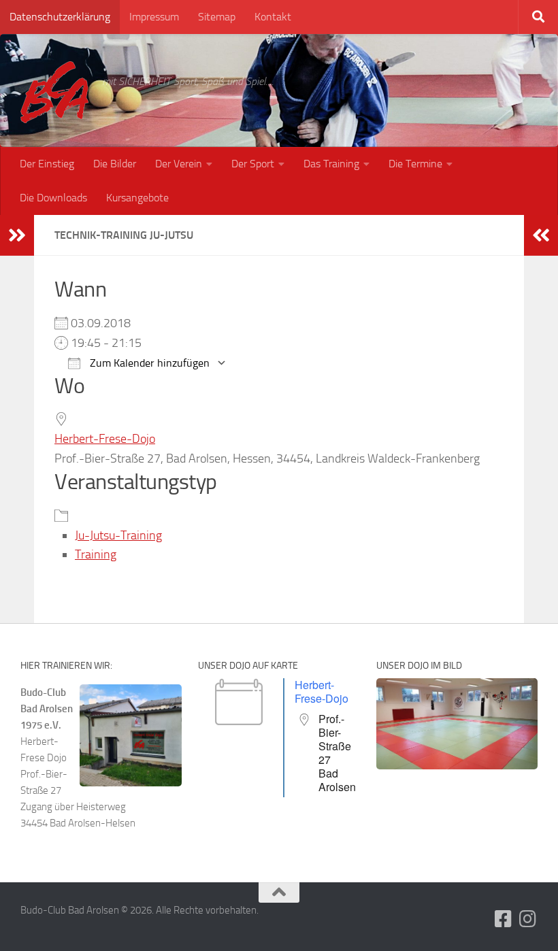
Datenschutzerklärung (60, 16)
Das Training (331, 163)
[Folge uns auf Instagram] (528, 919)
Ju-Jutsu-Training (118, 535)
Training (95, 554)
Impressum (154, 16)
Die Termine (415, 163)
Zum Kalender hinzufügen (148, 362)
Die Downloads (53, 197)
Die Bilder (114, 163)
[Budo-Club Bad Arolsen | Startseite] (54, 92)
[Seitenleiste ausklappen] (17, 235)
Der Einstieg (47, 163)
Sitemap (216, 16)
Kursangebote (137, 197)
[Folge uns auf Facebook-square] (503, 919)
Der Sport (252, 163)
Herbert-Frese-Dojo (104, 438)
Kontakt (273, 16)
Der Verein (178, 163)
